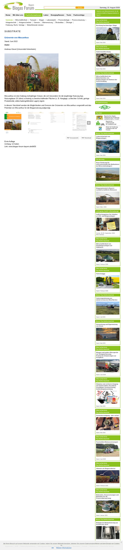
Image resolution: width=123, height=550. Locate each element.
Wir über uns (18, 15)
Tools (69, 15)
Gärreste (37, 22)
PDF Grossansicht (72, 138)
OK (53, 548)
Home (8, 15)
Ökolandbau (59, 22)
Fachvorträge (79, 15)
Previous (8, 123)
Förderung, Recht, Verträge (15, 25)
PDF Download (86, 138)
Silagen (41, 20)
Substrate (9, 20)
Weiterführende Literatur (35, 25)
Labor (46, 15)
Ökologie (69, 22)
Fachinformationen (33, 15)
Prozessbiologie (63, 20)
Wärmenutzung (47, 22)
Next (89, 123)
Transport (33, 20)
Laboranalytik (51, 20)
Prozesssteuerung (78, 20)
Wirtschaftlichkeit (21, 20)
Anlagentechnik (11, 22)
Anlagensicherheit (25, 22)
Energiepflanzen (57, 15)
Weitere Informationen (63, 548)
